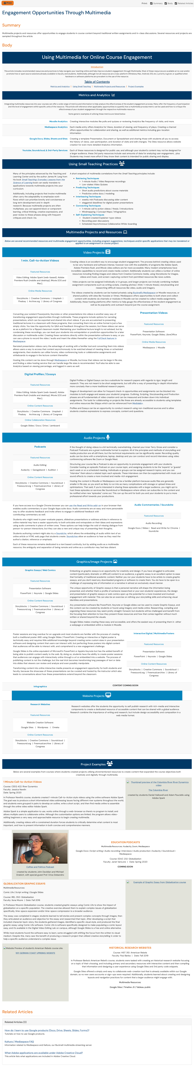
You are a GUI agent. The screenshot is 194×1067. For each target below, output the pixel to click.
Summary (158, 3)
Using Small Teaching (82, 86)
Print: (144, 3)
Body (170, 3)
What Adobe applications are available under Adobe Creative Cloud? (44, 1052)
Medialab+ (137, 403)
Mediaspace (61, 360)
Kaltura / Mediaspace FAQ (19, 1041)
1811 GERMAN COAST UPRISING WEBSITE (35, 953)
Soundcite (61, 533)
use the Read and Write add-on (85, 505)
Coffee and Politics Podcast (40, 867)
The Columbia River (158, 790)
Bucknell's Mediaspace (144, 292)
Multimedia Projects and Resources (109, 86)
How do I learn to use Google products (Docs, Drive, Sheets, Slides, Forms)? (47, 1030)
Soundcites (72, 536)
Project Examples (136, 86)
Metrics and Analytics (60, 86)
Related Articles (185, 3)
